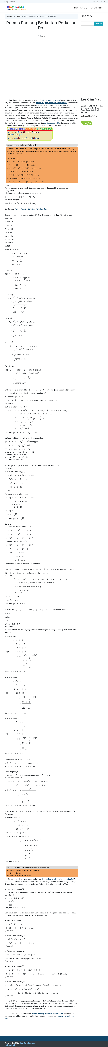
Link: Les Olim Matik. (89, 116)
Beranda (10, 16)
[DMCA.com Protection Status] (86, 123)
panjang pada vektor (52, 123)
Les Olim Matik (96, 8)
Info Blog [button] (83, 8)
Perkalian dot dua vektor (50, 100)
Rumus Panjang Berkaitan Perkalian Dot (58, 879)
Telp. (7, 2)
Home (76, 8)
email (14, 2)
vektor (18, 16)
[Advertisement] (41, 54)
